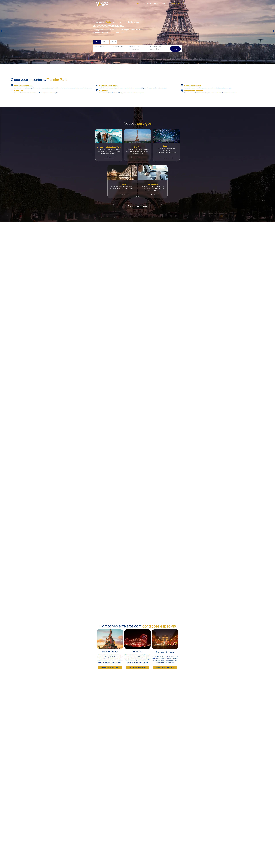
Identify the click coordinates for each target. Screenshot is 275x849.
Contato (163, 3)
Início (138, 3)
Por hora (105, 41)
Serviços (146, 3)
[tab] (97, 41)
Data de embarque (98, 46)
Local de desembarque (154, 46)
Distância (96, 41)
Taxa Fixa (113, 41)
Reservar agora (175, 48)
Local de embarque (134, 46)
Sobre (156, 3)
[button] (1, 31)
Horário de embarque (117, 46)
